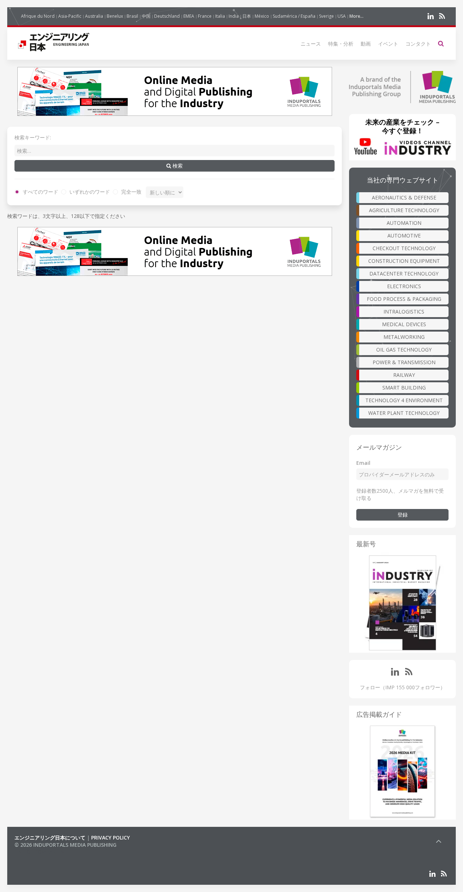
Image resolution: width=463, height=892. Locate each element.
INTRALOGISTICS (403, 311)
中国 (146, 16)
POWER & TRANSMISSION (404, 362)
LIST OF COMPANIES (39, 852)
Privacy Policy (110, 837)
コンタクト (418, 43)
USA (341, 16)
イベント (388, 43)
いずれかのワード (89, 191)
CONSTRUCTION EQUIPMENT (404, 260)
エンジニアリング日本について (49, 837)
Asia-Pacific (69, 16)
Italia (220, 16)
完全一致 (130, 191)
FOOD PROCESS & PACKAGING (404, 298)
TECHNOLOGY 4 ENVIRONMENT (404, 400)
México (262, 16)
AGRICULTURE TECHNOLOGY (404, 210)
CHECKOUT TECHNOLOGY (404, 248)
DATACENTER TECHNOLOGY (403, 273)
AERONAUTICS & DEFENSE (404, 197)
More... (356, 16)
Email (363, 462)
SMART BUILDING (404, 387)
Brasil (132, 16)
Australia (94, 16)
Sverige (326, 16)
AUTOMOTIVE (404, 235)
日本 (246, 16)
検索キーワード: (32, 137)
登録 (403, 514)
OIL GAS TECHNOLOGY (404, 349)
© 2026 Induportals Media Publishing (65, 844)
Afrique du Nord (38, 16)
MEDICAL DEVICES (404, 324)
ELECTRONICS (404, 286)
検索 (177, 165)
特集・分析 (340, 43)
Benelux (115, 16)
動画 (366, 43)
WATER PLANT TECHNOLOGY (403, 412)
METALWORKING (404, 336)
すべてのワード (39, 191)
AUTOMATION (404, 222)
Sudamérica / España (294, 16)
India (234, 16)
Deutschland (167, 16)
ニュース (311, 43)
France (205, 16)
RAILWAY (404, 374)
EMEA (188, 16)
